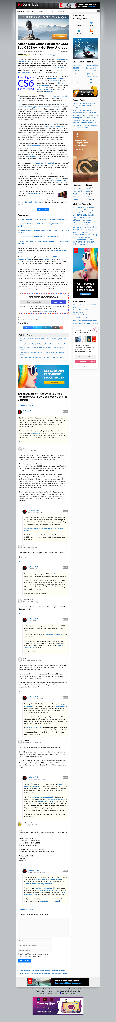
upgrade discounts (60, 706)
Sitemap (73, 993)
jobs (81, 232)
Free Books (60, 11)
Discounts (20, 11)
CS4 (74, 217)
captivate (76, 212)
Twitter (29, 259)
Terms (57, 993)
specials (91, 237)
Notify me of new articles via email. (31, 956)
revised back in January (46, 801)
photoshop (92, 234)
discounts (76, 222)
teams (92, 239)
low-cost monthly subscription (47, 890)
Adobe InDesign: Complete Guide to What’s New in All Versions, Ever (43, 344)
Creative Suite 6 (91, 76)
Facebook (21, 259)
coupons (87, 212)
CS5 (21, 319)
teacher (86, 239)
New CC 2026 (77, 65)
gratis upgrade (32, 156)
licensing (86, 232)
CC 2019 (89, 79)
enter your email (47, 259)
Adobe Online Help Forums (82, 315)
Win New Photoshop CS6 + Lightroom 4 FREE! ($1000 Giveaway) (42, 237)
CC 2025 (76, 68)
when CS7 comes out (33, 728)
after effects (85, 207)
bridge (91, 210)
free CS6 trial (35, 433)
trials (82, 242)
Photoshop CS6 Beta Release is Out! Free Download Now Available (42, 970)
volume (82, 244)
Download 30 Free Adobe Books (84, 318)
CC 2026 (40, 11)
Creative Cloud (81, 214)
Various (88, 200)
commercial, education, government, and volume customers (38, 107)
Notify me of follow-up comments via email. (34, 954)
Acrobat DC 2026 (92, 65)
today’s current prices (44, 89)
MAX (84, 235)
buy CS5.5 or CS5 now (60, 68)
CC (81, 212)
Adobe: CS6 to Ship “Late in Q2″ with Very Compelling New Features (43, 219)
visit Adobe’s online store (43, 888)
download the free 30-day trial (50, 901)
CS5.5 (24, 319)
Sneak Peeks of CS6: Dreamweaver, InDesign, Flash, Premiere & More (43, 973)
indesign (76, 232)
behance (81, 210)
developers (87, 220)
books (86, 210)
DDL (75, 220)
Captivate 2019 (91, 68)
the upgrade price (60, 574)
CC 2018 (89, 82)
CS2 (90, 215)
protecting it (49, 311)
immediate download (33, 146)
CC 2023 (76, 74)
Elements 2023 (91, 71)
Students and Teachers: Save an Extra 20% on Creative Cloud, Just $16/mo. (84, 105)
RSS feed (56, 257)
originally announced (56, 799)
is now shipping (48, 55)
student (80, 239)
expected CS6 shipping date (55, 126)
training (76, 242)
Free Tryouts (77, 188)
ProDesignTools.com (56, 989)
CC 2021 (76, 79)
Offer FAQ (49, 92)
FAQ (83, 227)
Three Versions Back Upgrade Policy (42, 163)
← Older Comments (25, 405)
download (86, 222)
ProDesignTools (28, 411)
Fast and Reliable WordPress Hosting (85, 323)
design (79, 220)
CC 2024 (76, 71)
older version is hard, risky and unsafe (39, 884)
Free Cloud (76, 200)
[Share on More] (12, 77)
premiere (76, 237)
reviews (84, 237)
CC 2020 (76, 82)
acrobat (76, 207)
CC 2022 (76, 76)
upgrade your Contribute (53, 634)
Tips (24, 317)
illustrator (91, 230)
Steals (88, 191)
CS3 (93, 215)
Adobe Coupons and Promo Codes (85, 321)
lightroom (77, 234)
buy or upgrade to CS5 (58, 180)
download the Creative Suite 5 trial (29, 202)
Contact (65, 993)
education (87, 225)
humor (85, 230)
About (42, 993)
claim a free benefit (45, 477)
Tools (88, 197)
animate (92, 207)
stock (75, 239)
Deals (21, 317)
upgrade (35, 319)
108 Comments (64, 51)
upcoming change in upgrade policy (42, 797)
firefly (87, 227)
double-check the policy (36, 193)
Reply (20, 442)
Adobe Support (78, 197)
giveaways (78, 230)
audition (75, 210)
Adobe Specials (78, 191)
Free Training (77, 194)
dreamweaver (78, 225)
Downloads (30, 11)
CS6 (28, 319)
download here (55, 81)
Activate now (43, 209)
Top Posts (50, 11)
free (31, 319)
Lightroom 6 (90, 74)
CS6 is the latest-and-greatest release (47, 879)
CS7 (93, 218)
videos (76, 244)
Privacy (49, 993)
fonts (91, 227)
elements (77, 227)
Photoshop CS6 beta (56, 79)
